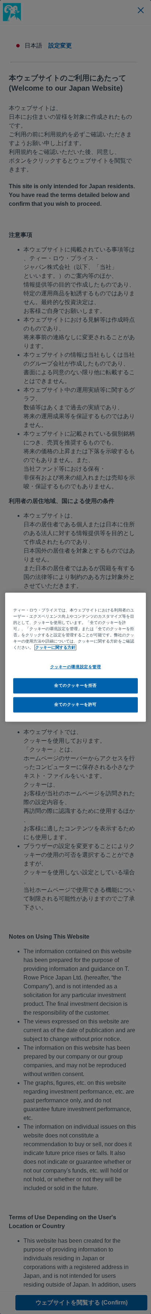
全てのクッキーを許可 (75, 704)
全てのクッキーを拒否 (75, 685)
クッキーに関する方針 (55, 647)
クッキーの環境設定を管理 (75, 666)
